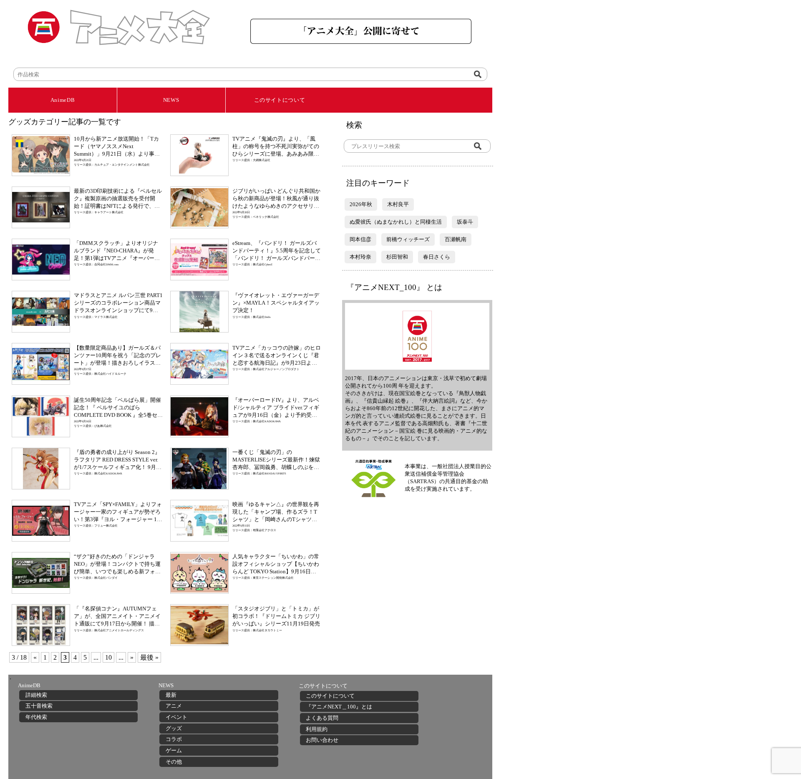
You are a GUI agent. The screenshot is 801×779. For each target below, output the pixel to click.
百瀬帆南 (455, 239)
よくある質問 (322, 718)
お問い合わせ (322, 740)
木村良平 (398, 204)
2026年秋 (361, 204)
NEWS (171, 100)
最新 (171, 695)
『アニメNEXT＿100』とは (339, 706)
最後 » (149, 657)
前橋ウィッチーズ (408, 239)
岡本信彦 (360, 239)
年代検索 (36, 717)
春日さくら (436, 257)
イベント (176, 717)
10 (108, 657)
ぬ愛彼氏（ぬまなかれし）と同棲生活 (396, 222)
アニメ (174, 706)
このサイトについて (279, 100)
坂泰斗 (465, 222)
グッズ (174, 728)
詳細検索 (36, 695)
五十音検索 (39, 706)
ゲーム (174, 750)
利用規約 (316, 729)
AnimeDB (62, 100)
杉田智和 (397, 257)
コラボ (174, 739)
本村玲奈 (360, 257)
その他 (174, 762)
